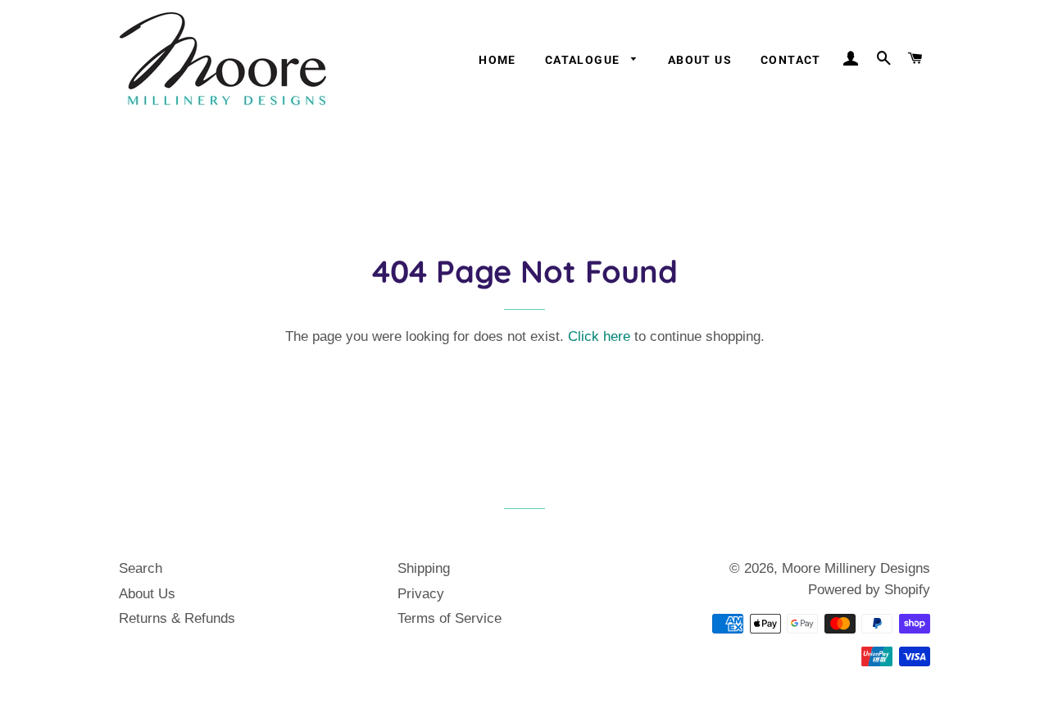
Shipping (423, 568)
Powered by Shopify (869, 589)
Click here (599, 336)
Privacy (420, 594)
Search (140, 568)
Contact (791, 59)
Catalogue (584, 59)
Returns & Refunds (177, 618)
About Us (700, 59)
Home (497, 59)
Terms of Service (449, 618)
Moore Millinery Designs (856, 568)
